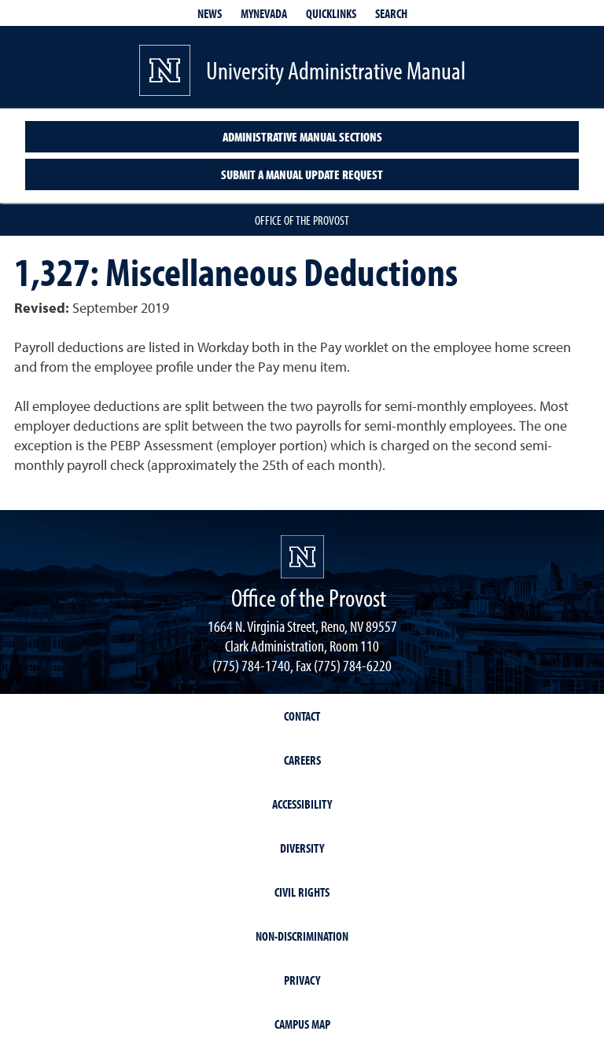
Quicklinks (331, 13)
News (209, 13)
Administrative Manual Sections (302, 137)
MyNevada (264, 13)
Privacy (302, 980)
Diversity (302, 848)
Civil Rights (302, 892)
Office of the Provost (302, 220)
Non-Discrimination (302, 936)
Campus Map (302, 1024)
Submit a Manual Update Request (302, 174)
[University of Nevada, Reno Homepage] (302, 556)
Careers (302, 760)
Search (391, 13)
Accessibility (302, 804)
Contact (302, 716)
